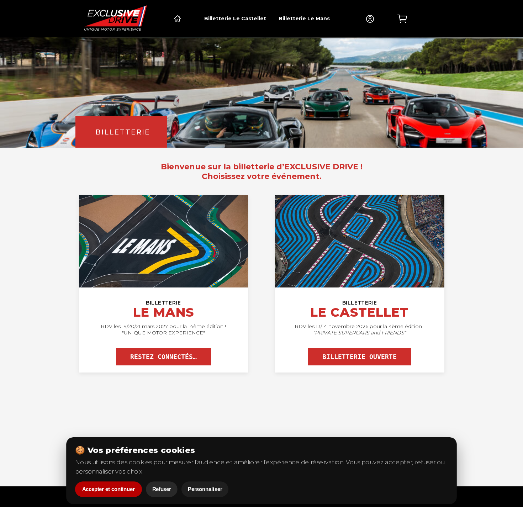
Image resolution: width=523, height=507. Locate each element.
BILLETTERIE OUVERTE (359, 356)
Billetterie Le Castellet (235, 18)
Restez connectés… (163, 356)
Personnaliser (205, 489)
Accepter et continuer (108, 489)
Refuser (161, 489)
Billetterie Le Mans (304, 18)
